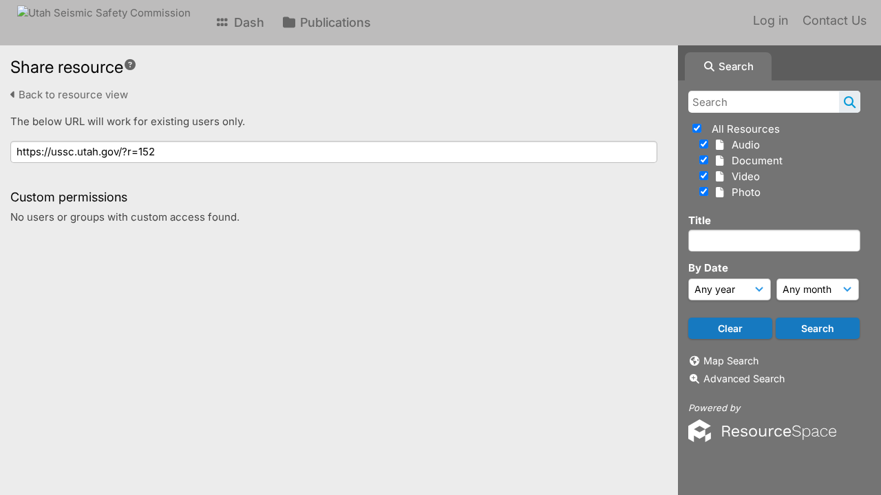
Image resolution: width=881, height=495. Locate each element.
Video (743, 176)
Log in (770, 20)
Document (754, 160)
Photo (743, 192)
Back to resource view (72, 94)
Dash (247, 22)
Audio (743, 144)
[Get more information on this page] (130, 65)
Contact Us (835, 20)
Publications (334, 22)
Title (699, 220)
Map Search (730, 360)
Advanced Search (744, 378)
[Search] (849, 102)
